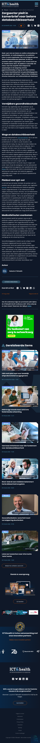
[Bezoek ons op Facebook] (20, 679)
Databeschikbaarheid (11, 282)
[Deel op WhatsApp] (34, 288)
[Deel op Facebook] (38, 26)
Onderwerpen (20, 719)
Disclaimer (20, 724)
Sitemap (20, 727)
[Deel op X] (32, 26)
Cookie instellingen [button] (20, 733)
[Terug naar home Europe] (10, 4)
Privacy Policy (20, 722)
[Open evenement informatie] (35, 738)
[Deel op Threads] (29, 26)
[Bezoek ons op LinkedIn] (23, 679)
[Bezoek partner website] (7, 651)
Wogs (4, 169)
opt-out (4, 187)
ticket (29, 306)
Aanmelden (20, 703)
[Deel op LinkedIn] (31, 288)
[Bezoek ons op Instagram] (27, 679)
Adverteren (20, 716)
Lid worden (20, 601)
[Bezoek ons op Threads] (13, 679)
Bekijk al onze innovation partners (20, 640)
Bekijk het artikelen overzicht (14, 566)
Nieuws (6, 9)
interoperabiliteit (22, 137)
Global (20, 730)
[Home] (2, 9)
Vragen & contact (20, 713)
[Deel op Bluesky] (35, 26)
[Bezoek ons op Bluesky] (17, 679)
